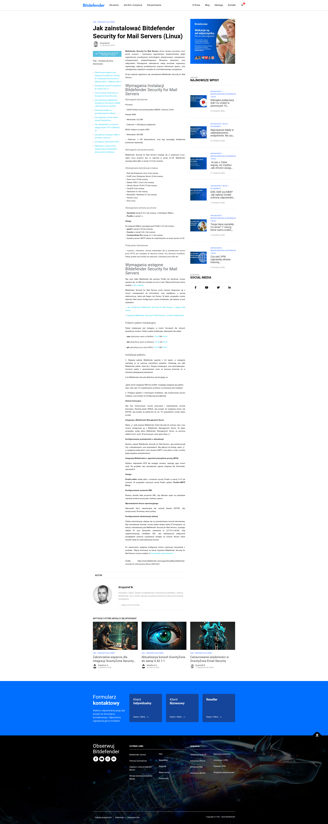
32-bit (156, 336)
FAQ (160, 754)
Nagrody (162, 766)
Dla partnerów (154, 5)
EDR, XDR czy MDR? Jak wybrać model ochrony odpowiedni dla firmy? (222, 196)
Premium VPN (220, 766)
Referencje (119, 817)
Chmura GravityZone (138, 761)
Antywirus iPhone (197, 761)
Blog (207, 5)
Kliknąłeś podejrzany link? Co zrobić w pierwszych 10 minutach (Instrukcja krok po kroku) (222, 106)
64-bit (165, 336)
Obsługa (219, 5)
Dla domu (114, 5)
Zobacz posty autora (130, 605)
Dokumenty (164, 778)
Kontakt (232, 5)
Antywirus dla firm (198, 773)
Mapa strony (164, 772)
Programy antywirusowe (224, 772)
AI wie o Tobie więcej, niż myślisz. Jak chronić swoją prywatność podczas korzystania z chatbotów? (222, 169)
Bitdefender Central (137, 755)
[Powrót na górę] (317, 735)
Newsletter (163, 760)
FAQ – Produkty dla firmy (104, 22)
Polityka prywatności (103, 817)
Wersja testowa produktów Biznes (140, 777)
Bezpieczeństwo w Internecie (223, 94)
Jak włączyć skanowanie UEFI (107, 142)
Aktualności (216, 91)
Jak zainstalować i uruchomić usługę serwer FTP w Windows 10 (107, 127)
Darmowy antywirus (222, 754)
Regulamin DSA (133, 817)
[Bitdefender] (94, 5)
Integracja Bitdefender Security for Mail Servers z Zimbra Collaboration (155, 315)
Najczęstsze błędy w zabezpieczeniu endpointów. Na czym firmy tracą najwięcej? (223, 135)
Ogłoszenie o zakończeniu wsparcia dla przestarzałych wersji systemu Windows (106, 149)
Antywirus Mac (196, 767)
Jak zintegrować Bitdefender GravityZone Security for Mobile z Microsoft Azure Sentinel (107, 103)
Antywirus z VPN (221, 760)
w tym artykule (138, 285)
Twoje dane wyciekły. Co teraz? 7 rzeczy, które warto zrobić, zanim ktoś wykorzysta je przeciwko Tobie (222, 231)
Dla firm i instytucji (133, 5)
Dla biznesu (216, 126)
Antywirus (194, 746)
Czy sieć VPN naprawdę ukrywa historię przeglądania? (220, 261)
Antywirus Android (198, 755)
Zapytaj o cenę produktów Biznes (140, 768)
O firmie (196, 5)
